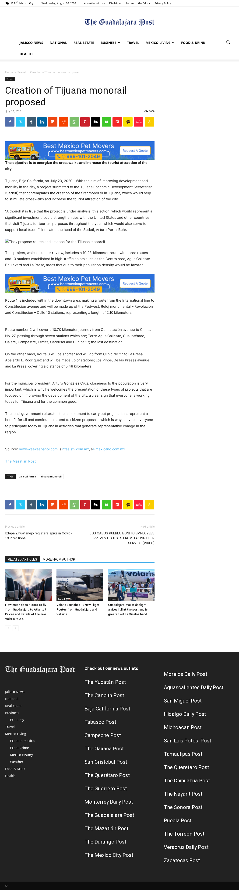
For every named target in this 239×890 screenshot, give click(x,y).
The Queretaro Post (186, 767)
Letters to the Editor (138, 3)
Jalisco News (31, 42)
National (58, 42)
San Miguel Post (183, 701)
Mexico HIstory (21, 754)
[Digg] (95, 122)
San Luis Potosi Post (187, 741)
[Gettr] (138, 122)
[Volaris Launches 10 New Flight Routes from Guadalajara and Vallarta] (79, 585)
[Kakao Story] (128, 122)
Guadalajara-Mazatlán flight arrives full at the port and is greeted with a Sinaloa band (128, 609)
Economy (17, 719)
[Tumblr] (31, 122)
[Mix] (52, 122)
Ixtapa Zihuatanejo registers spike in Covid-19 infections (38, 535)
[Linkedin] (42, 122)
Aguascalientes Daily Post (194, 687)
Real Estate (84, 42)
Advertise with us (94, 3)
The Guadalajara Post (109, 815)
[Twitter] (20, 122)
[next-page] (15, 628)
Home (9, 72)
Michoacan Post (183, 727)
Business (108, 42)
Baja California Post (107, 709)
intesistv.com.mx (75, 449)
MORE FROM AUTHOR (59, 559)
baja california (27, 476)
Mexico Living (158, 42)
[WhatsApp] (74, 122)
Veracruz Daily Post (186, 847)
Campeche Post (102, 735)
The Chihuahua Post (187, 781)
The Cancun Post (104, 695)
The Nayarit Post (183, 794)
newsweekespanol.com (38, 449)
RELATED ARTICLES (22, 559)
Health (26, 54)
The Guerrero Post (105, 788)
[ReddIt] (63, 122)
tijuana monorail (51, 476)
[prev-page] (8, 628)
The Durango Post (105, 842)
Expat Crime (19, 747)
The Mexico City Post (108, 855)
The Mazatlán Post (106, 828)
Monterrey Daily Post (108, 802)
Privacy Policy (163, 3)
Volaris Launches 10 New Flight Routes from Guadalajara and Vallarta (77, 609)
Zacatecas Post (182, 860)
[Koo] (149, 122)
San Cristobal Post (105, 762)
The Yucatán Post (105, 682)
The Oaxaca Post (104, 749)
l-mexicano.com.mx (109, 449)
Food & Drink (193, 42)
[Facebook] (9, 122)
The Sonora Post (183, 807)
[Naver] (106, 122)
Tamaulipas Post (183, 754)
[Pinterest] (85, 122)
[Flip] (117, 122)
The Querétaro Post (107, 775)
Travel (133, 42)
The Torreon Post (184, 834)
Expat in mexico (22, 740)
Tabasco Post (100, 722)
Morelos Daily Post (185, 674)
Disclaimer (115, 3)
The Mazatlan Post (20, 461)
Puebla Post (178, 820)
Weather (16, 761)
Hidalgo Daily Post (185, 714)
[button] (228, 43)
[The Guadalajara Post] (119, 22)
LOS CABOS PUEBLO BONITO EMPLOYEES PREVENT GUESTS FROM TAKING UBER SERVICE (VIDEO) (122, 538)
